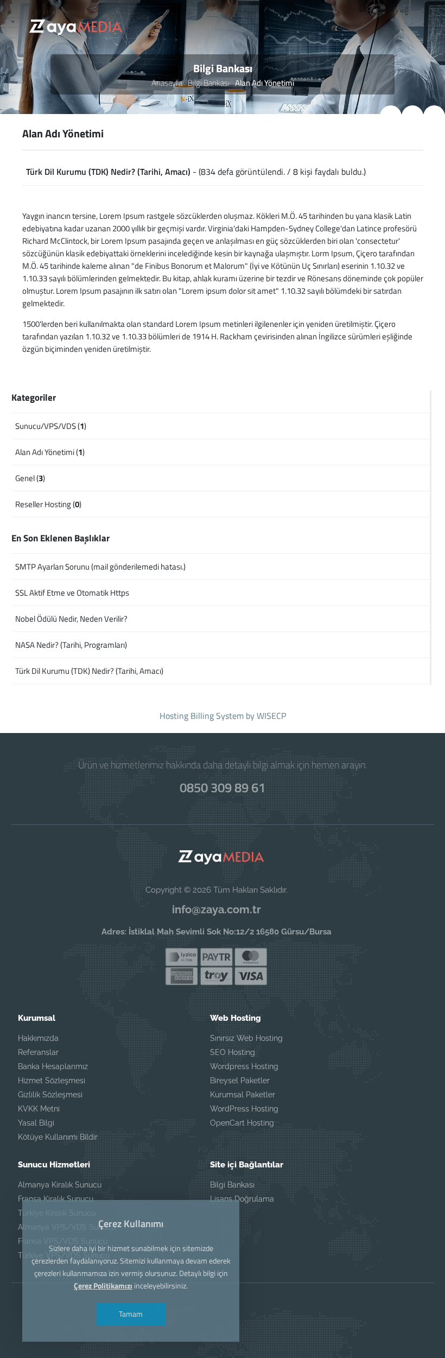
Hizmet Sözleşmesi (51, 1080)
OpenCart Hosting (242, 1123)
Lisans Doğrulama (242, 1199)
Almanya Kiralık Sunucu (59, 1184)
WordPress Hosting (244, 1108)
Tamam (131, 1313)
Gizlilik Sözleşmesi (50, 1094)
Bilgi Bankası (209, 83)
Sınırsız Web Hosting (246, 1038)
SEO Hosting (232, 1052)
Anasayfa (166, 83)
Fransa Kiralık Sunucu (55, 1199)
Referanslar (38, 1052)
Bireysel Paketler (240, 1080)
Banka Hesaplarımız (53, 1066)
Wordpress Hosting (244, 1066)
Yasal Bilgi (36, 1123)
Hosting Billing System (202, 715)
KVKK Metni (39, 1108)
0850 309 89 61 (222, 787)
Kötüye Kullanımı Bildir (58, 1137)
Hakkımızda (38, 1038)
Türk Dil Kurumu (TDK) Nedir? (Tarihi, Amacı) (108, 171)
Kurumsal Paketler (242, 1094)
